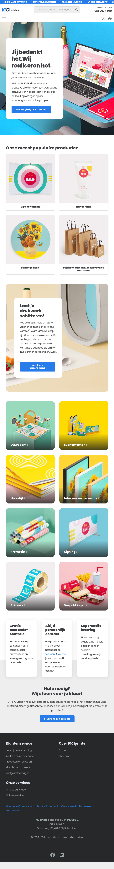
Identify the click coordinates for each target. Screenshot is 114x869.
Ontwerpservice (14, 795)
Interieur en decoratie (82, 498)
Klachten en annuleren (18, 767)
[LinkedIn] (62, 854)
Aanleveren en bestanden (20, 756)
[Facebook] (52, 854)
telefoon (50, 654)
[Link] (103, 19)
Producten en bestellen (19, 761)
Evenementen (76, 445)
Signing (70, 552)
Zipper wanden (30, 206)
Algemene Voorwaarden (19, 806)
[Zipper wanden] (30, 156)
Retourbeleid (13, 810)
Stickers (18, 605)
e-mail (63, 654)
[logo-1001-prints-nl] (10, 10)
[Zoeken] (76, 9)
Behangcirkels (30, 267)
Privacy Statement (47, 806)
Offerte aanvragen (16, 789)
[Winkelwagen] (109, 18)
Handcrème (83, 206)
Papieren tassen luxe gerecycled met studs (83, 269)
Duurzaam (20, 445)
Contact (63, 750)
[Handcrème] (83, 156)
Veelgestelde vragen (17, 773)
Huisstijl (18, 498)
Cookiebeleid (68, 806)
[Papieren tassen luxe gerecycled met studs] (83, 217)
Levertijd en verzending (19, 750)
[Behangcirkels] (30, 217)
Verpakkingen (76, 605)
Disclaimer (85, 806)
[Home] (30, 403)
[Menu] (4, 18)
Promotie (19, 552)
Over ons (64, 756)
